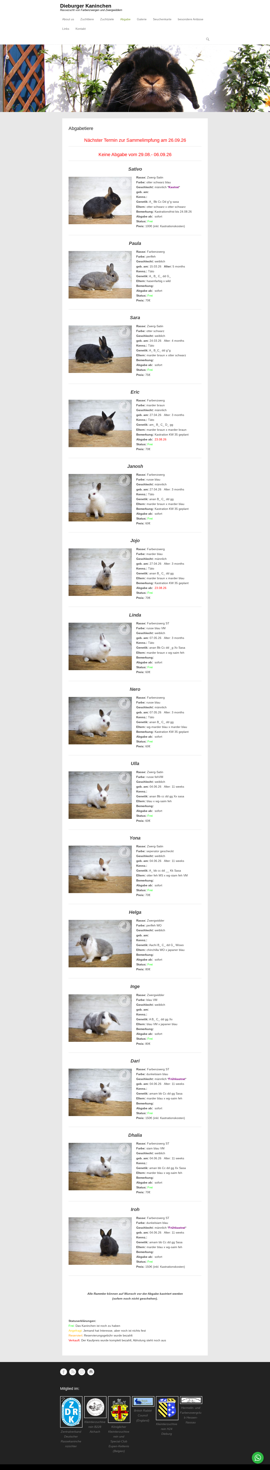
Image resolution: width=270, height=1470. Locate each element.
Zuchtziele (107, 19)
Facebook (63, 1371)
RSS (72, 1371)
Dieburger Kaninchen (85, 6)
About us (68, 19)
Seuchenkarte (162, 19)
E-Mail (90, 1371)
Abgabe (125, 19)
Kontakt (81, 28)
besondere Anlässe (190, 19)
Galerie (142, 19)
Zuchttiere (87, 19)
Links (65, 28)
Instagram (81, 1371)
